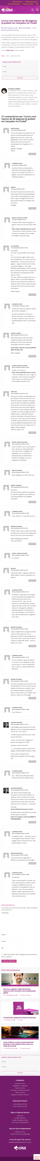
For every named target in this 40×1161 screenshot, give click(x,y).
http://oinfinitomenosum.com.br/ (22, 809)
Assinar (20, 78)
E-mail (3, 941)
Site (2, 948)
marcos (13, 187)
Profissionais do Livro (31, 2)
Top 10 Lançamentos (14, 4)
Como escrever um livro (20, 1106)
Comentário (5, 913)
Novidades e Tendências (20, 1085)
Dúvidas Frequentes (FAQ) (20, 1120)
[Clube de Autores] (20, 1147)
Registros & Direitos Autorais (20, 1094)
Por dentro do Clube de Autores (20, 1090)
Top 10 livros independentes (20, 1122)
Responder (32, 154)
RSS (37, 4)
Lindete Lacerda (16, 333)
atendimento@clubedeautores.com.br (20, 1142)
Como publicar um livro (20, 1104)
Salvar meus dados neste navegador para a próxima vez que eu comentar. (19, 956)
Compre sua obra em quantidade (20, 1134)
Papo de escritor (20, 1088)
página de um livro (15, 56)
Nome (3, 935)
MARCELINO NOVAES (17, 853)
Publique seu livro (20, 1131)
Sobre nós (20, 1115)
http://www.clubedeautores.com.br (24, 229)
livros (7, 56)
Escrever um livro (20, 1083)
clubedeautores (17, 163)
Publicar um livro (20, 1092)
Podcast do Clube (28, 4)
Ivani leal (14, 391)
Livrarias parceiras (20, 1118)
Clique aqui (9, 50)
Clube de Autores (17, 2)
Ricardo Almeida (26, 28)
